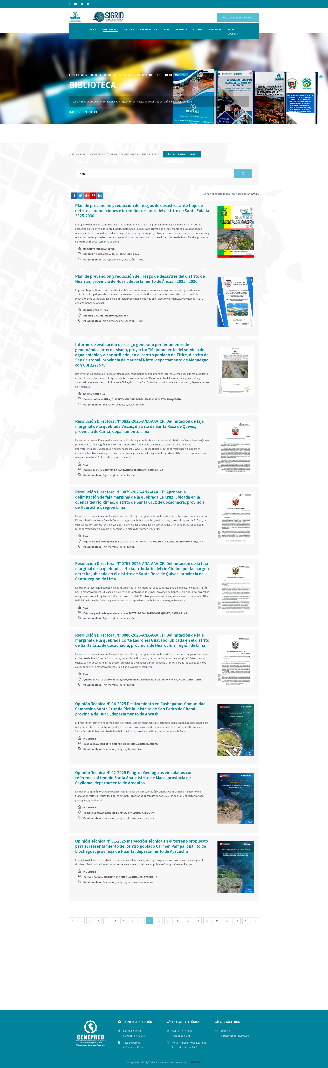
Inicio (73, 112)
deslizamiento (135, 749)
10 (159, 920)
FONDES (198, 29)
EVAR (166, 29)
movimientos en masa (140, 882)
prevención (115, 259)
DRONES (129, 29)
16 (217, 920)
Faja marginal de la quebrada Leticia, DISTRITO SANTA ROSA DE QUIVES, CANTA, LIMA (135, 613)
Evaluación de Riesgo (115, 404)
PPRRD (140, 259)
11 (168, 920)
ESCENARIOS (147, 29)
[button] (321, 76)
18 (236, 920)
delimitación (127, 475)
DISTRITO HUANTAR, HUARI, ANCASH (105, 315)
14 (197, 920)
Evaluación (109, 749)
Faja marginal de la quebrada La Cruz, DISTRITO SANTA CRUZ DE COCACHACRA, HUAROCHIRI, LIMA (143, 541)
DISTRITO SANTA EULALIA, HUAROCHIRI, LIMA (111, 254)
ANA (85, 464)
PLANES (180, 29)
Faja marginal (111, 475)
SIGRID (140, 404)
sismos (150, 818)
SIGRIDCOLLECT (233, 31)
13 (188, 920)
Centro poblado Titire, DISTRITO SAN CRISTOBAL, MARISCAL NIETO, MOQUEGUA (132, 399)
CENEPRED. (196, 1062)
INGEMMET (89, 738)
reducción (129, 259)
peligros (121, 749)
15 (207, 920)
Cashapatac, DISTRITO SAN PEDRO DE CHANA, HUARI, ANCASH (121, 744)
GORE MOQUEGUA (94, 394)
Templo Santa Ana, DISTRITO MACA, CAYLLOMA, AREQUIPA (118, 812)
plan (105, 259)
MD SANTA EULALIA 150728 (98, 249)
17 (227, 920)
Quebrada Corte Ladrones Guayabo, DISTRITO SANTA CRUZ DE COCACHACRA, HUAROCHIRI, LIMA (142, 679)
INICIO (93, 29)
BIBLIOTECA (110, 29)
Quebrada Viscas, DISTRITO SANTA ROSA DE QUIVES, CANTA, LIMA (123, 470)
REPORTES (215, 29)
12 (178, 920)
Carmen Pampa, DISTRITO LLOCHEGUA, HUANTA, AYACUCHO (120, 877)
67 (246, 920)
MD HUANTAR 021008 (95, 310)
